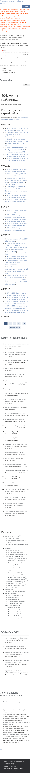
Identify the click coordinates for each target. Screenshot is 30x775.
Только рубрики (14, 119)
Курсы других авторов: (15, 583)
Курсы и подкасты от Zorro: (17, 585)
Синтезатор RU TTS (10, 477)
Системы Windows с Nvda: (13, 605)
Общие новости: (10, 589)
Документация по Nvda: (13, 536)
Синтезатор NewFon (11, 458)
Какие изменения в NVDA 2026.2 (17, 133)
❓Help (4, 50)
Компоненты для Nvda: (12, 565)
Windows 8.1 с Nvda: (14, 612)
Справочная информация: (13, 618)
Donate (4, 68)
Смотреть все (9, 679)
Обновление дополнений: (14, 575)
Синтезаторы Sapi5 (10, 438)
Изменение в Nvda (11, 137)
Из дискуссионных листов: (16, 552)
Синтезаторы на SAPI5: (15, 603)
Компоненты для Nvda (17, 182)
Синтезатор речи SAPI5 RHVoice (14, 419)
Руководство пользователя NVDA (15, 152)
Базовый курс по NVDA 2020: (17, 558)
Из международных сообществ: (18, 554)
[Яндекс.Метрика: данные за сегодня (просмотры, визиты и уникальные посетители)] (3, 750)
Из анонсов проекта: (14, 550)
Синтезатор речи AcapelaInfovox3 (15, 426)
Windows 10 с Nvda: (14, 607)
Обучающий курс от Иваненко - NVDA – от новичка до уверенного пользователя (17, 662)
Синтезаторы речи (11, 191)
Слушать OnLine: (13, 587)
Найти (26, 85)
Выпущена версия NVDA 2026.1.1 (17, 239)
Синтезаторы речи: (11, 593)
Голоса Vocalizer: (13, 597)
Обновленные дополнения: (17, 579)
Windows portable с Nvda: (16, 614)
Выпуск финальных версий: (17, 591)
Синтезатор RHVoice (11, 483)
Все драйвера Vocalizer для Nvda (14, 452)
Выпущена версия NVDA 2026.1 (17, 282)
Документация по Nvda (12, 135)
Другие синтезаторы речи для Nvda (15, 497)
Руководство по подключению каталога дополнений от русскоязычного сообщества (14, 391)
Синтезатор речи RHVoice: (16, 601)
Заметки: (8, 548)
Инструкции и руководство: (14, 556)
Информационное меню (9, 72)
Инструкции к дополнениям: (17, 560)
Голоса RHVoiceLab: (14, 599)
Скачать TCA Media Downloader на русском (16, 734)
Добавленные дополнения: (17, 577)
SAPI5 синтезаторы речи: (16, 595)
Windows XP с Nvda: (14, 616)
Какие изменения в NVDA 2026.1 (17, 260)
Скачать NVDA (11, 252)
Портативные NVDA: (15, 573)
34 (24, 323)
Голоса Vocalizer (10, 184)
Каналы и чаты (6, 70)
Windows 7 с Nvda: (14, 610)
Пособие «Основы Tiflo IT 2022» (14, 646)
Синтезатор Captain (10, 432)
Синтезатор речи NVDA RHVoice (14, 374)
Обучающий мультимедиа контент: (16, 581)
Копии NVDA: (9, 571)
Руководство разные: (15, 563)
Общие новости (21, 130)
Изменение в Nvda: (14, 538)
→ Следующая (15, 327)
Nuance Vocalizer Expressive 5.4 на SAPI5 (16, 470)
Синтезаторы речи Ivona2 (12, 407)
